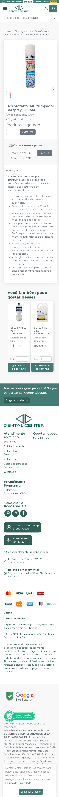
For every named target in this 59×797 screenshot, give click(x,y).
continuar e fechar (31, 791)
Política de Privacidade (18, 783)
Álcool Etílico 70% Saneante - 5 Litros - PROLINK (41, 331)
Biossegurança (22, 31)
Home (7, 31)
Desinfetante (41, 31)
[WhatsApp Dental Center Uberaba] (8, 513)
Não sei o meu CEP (20, 158)
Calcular (44, 153)
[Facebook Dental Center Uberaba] (23, 513)
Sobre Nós (10, 441)
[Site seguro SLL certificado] (19, 696)
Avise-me (28, 131)
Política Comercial (14, 446)
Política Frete (11, 459)
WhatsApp (10, 471)
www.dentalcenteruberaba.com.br (24, 730)
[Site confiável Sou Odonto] (19, 716)
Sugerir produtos (17, 400)
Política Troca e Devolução (12, 453)
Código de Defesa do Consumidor (16, 465)
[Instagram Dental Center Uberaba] (16, 513)
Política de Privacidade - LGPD (15, 492)
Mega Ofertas (41, 438)
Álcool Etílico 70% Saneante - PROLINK (18, 331)
